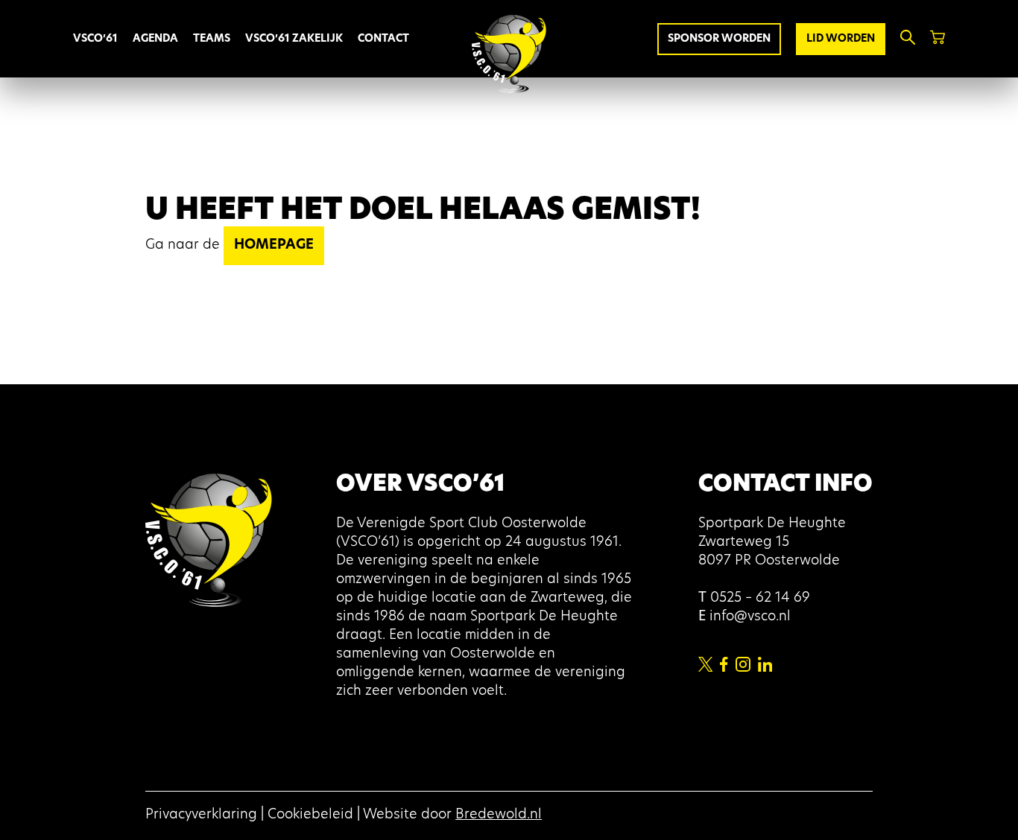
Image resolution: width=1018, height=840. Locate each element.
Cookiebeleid (310, 815)
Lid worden (840, 39)
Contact (383, 39)
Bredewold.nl (498, 815)
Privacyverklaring (201, 815)
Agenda (155, 39)
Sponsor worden (719, 39)
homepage (274, 245)
